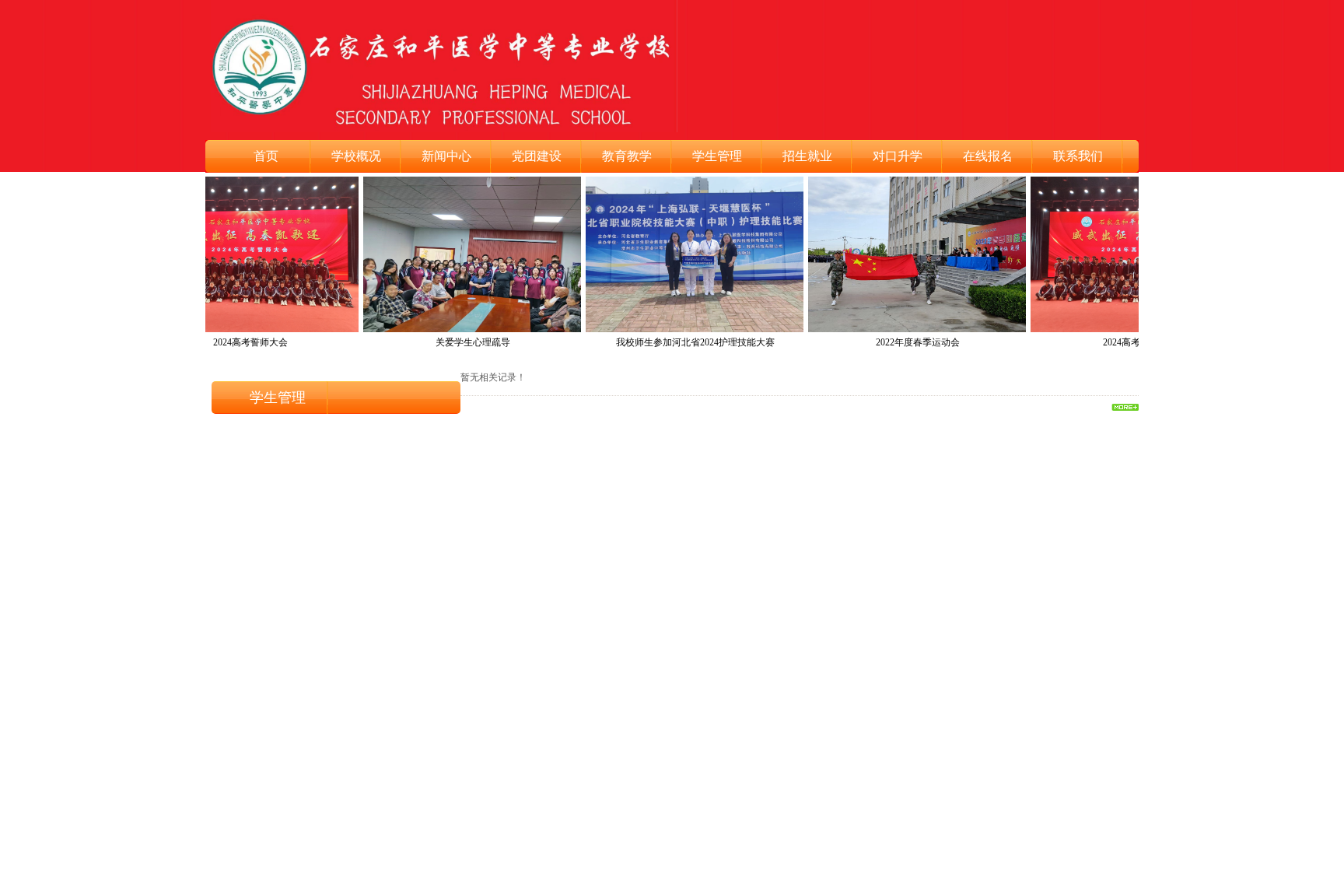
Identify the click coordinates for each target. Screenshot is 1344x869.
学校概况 (356, 156)
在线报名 (988, 156)
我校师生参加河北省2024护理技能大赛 (679, 342)
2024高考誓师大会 (235, 342)
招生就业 (807, 156)
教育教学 (627, 156)
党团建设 (537, 156)
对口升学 (897, 156)
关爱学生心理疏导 (457, 342)
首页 (266, 156)
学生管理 (717, 156)
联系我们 (1078, 156)
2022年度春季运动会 (902, 342)
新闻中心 (446, 156)
